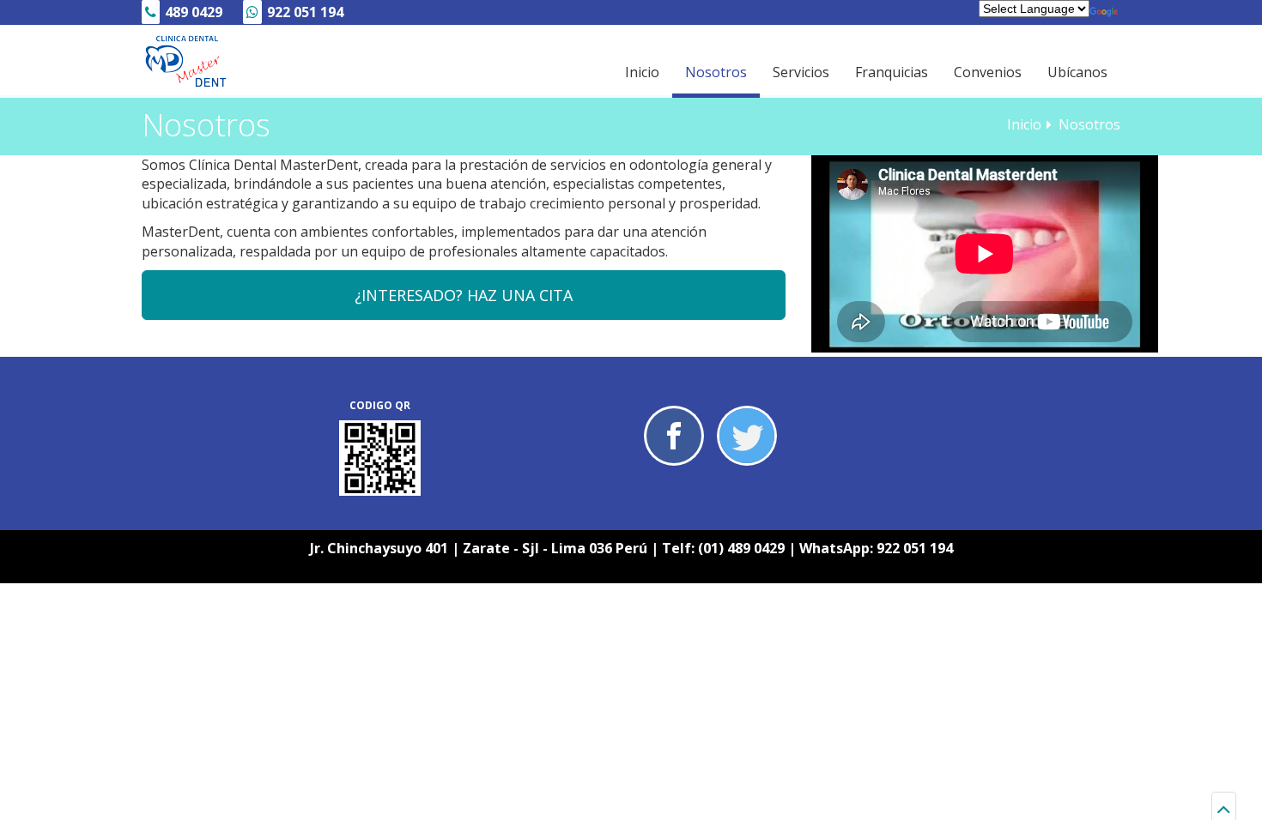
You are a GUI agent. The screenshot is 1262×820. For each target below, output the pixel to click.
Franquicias (891, 72)
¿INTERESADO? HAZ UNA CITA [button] (464, 295)
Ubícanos (1077, 72)
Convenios (988, 72)
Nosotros (716, 72)
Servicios (801, 72)
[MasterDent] (185, 62)
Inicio (642, 72)
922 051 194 (915, 548)
